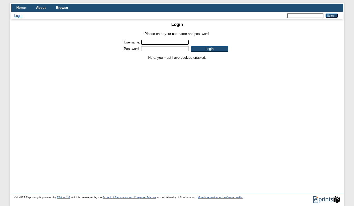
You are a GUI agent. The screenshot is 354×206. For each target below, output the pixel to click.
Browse (62, 8)
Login (18, 16)
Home (21, 8)
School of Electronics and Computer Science (129, 197)
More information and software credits (220, 197)
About (41, 8)
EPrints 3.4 (63, 197)
